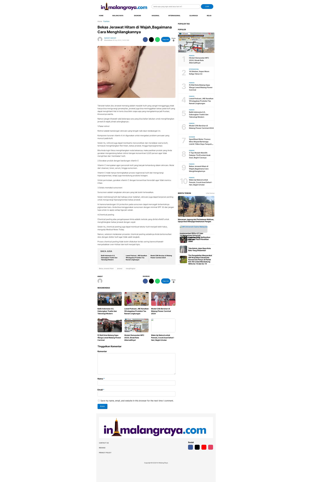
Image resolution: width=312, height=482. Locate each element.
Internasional (174, 15)
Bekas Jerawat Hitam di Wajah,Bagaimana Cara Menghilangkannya (198, 168)
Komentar (102, 351)
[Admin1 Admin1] (101, 281)
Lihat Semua (210, 193)
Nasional (155, 15)
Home (101, 15)
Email (101, 389)
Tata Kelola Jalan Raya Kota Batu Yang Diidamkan (199, 249)
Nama (101, 378)
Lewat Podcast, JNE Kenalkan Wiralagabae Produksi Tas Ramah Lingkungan (136, 311)
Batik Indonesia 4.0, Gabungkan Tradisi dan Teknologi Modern (107, 311)
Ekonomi (137, 15)
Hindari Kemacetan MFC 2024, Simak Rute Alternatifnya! (134, 337)
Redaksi (102, 448)
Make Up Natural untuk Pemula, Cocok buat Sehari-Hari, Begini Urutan (162, 337)
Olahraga (193, 15)
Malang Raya (117, 15)
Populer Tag (184, 24)
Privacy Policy (105, 453)
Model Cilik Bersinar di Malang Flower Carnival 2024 (161, 311)
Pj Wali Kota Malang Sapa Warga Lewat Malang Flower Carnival (109, 337)
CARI (207, 6)
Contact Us (104, 443)
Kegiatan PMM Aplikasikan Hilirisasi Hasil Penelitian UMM (199, 239)
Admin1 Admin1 (110, 38)
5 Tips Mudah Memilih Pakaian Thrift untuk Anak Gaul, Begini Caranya (199, 155)
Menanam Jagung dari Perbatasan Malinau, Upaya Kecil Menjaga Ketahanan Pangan (196, 220)
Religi (209, 15)
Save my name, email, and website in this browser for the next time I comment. (137, 400)
